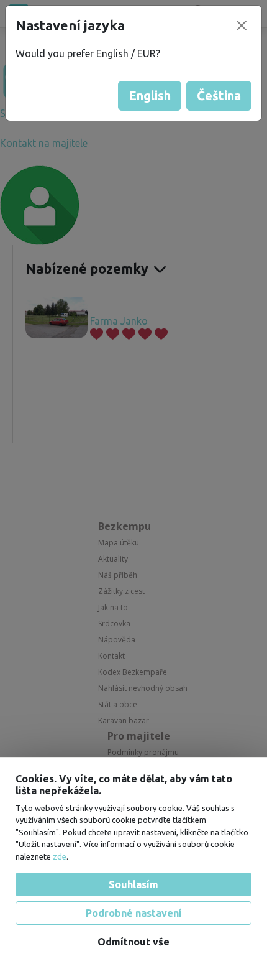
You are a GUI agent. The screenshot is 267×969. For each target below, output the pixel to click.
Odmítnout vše (133, 941)
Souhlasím (133, 884)
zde (59, 856)
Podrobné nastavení (134, 913)
